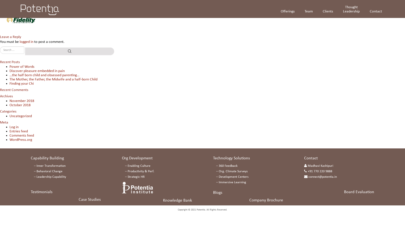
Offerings (288, 12)
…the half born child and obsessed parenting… (44, 75)
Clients (328, 12)
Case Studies (90, 200)
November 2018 (21, 101)
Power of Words (21, 67)
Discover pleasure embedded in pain (37, 71)
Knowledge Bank (177, 200)
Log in (14, 127)
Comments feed (21, 136)
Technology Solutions (231, 158)
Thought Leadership (351, 9)
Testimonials (42, 192)
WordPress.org (20, 140)
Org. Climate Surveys (233, 171)
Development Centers (233, 177)
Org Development (137, 158)
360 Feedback (228, 166)
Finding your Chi (21, 84)
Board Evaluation (359, 192)
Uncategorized (20, 116)
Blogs (217, 193)
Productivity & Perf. (141, 171)
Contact (376, 12)
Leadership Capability (51, 177)
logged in (26, 42)
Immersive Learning (232, 182)
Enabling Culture (139, 166)
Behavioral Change (49, 171)
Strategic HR (136, 177)
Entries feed (18, 131)
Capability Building (47, 158)
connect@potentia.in (322, 177)
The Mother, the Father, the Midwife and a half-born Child (53, 79)
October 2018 (20, 105)
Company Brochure (266, 200)
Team (309, 12)
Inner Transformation (51, 166)
